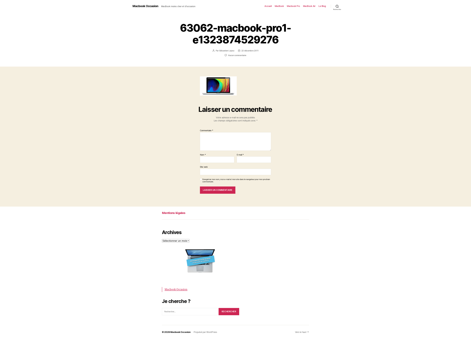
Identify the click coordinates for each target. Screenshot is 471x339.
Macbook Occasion (145, 6)
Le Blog (322, 6)
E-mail (240, 155)
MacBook (279, 6)
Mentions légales (173, 213)
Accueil (268, 6)
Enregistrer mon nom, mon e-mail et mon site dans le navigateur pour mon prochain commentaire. (236, 180)
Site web (204, 167)
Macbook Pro (293, 6)
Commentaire (206, 130)
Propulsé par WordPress (205, 332)
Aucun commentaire (237, 55)
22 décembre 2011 (250, 50)
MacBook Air (309, 6)
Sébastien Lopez (226, 50)
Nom (203, 155)
